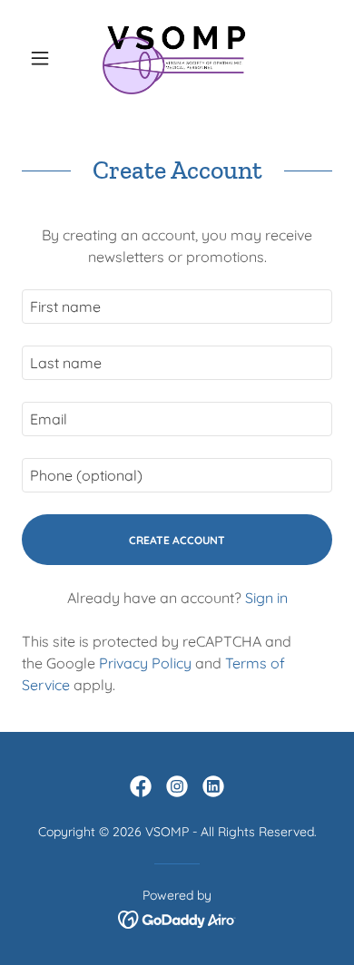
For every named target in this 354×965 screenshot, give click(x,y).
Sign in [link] (266, 598)
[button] (45, 58)
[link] (177, 58)
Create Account (177, 540)
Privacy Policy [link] (145, 663)
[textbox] (177, 306)
